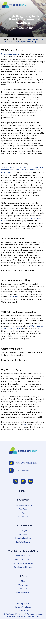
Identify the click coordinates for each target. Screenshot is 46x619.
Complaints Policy (23, 610)
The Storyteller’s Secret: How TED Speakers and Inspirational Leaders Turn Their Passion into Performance (22, 169)
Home (5, 39)
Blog (23, 581)
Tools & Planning (23, 542)
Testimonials (23, 534)
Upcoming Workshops (23, 563)
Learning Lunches (23, 538)
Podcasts (23, 589)
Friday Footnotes (18, 39)
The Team (23, 509)
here (37, 270)
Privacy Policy (23, 604)
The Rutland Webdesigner (28, 616)
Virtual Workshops (23, 559)
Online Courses (23, 556)
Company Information (23, 505)
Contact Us (23, 517)
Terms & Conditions (23, 607)
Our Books (23, 585)
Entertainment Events (23, 567)
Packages (23, 530)
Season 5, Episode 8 (10, 54)
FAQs (23, 513)
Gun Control (13, 297)
